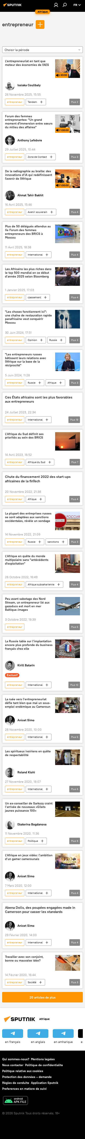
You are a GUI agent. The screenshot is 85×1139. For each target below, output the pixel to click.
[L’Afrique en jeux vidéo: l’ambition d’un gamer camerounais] (67, 861)
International (35, 254)
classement (34, 297)
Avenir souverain (37, 212)
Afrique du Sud (36, 462)
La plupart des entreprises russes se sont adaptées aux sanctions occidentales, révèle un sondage (28, 517)
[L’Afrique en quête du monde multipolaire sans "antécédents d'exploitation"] (67, 563)
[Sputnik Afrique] (13, 7)
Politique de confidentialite (44, 1065)
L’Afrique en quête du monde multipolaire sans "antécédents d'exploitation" (26, 559)
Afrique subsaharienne (41, 584)
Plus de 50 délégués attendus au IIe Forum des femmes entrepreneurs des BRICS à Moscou (28, 232)
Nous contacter (12, 1065)
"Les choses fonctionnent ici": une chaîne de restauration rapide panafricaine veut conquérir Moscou (28, 317)
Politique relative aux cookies (22, 1071)
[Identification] (56, 4)
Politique (33, 840)
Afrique (52, 382)
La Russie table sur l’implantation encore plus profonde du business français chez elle (29, 645)
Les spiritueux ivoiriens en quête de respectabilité (28, 753)
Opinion (32, 340)
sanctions (53, 541)
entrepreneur (17, 24)
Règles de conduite (15, 1083)
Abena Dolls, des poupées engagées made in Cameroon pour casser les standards (40, 910)
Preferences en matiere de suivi (24, 1089)
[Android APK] (15, 1101)
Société (32, 982)
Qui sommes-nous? (15, 1059)
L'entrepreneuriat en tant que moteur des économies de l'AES (27, 63)
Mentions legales (43, 1059)
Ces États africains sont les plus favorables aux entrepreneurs (38, 399)
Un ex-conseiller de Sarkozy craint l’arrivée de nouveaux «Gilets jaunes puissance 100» (29, 807)
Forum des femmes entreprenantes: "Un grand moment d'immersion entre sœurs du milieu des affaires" (29, 121)
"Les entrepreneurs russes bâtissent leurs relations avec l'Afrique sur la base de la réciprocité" (25, 360)
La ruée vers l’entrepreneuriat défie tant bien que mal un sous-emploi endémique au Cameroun (28, 703)
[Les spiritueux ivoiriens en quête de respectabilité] (67, 757)
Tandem (32, 102)
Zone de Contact (37, 156)
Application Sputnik (44, 1083)
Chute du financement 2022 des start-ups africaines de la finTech (38, 479)
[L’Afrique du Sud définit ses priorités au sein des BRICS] (67, 441)
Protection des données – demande (27, 1077)
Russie (53, 340)
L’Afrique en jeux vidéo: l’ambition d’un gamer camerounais (29, 857)
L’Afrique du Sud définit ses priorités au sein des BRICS (24, 436)
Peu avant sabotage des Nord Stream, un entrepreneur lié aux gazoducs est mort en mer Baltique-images (27, 604)
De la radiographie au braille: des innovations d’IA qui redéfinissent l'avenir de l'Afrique (28, 175)
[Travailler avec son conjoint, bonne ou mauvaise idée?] (67, 963)
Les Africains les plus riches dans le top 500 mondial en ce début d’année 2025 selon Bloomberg (28, 272)
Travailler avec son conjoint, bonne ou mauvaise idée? (24, 958)
